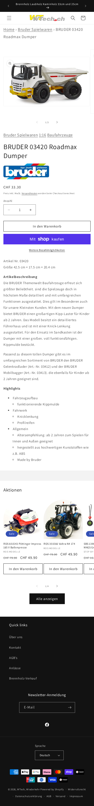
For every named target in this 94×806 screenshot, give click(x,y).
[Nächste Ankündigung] (86, 6)
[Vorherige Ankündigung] (8, 6)
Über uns (16, 637)
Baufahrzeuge (60, 134)
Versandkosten (29, 193)
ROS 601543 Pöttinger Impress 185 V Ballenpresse (22, 545)
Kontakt (15, 647)
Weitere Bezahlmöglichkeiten (47, 250)
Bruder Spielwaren (35, 29)
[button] (9, 18)
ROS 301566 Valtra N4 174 (59, 543)
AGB (49, 796)
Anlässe (15, 668)
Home (8, 29)
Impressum (76, 796)
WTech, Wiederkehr (28, 789)
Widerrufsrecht (77, 789)
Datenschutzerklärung (28, 796)
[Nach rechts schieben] (57, 122)
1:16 (42, 134)
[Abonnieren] (70, 707)
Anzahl (7, 201)
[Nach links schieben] (37, 122)
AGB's (13, 658)
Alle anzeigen (47, 599)
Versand (60, 796)
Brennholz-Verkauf (23, 678)
